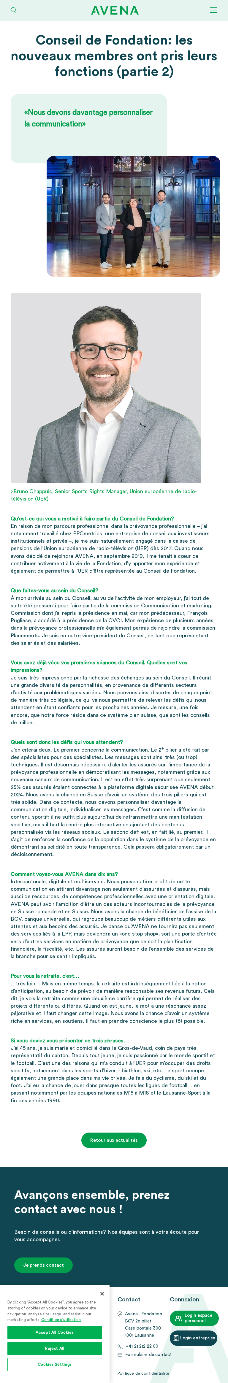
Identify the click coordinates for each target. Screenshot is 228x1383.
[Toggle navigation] (213, 10)
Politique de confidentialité (143, 1373)
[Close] (102, 1293)
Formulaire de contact (148, 1354)
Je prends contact (43, 1265)
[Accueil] (117, 10)
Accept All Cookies (55, 1332)
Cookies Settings (55, 1365)
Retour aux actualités (114, 1140)
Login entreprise (197, 1338)
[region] (55, 1334)
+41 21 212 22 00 (142, 1346)
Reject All (54, 1349)
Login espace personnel (199, 1318)
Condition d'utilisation (61, 1320)
